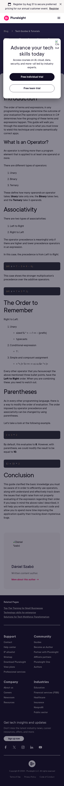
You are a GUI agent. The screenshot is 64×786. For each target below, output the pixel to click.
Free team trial (32, 88)
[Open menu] (58, 18)
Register (54, 8)
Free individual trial (32, 76)
